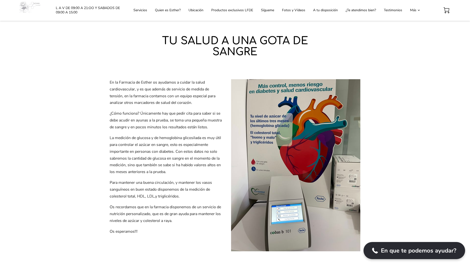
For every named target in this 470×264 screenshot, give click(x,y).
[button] (414, 250)
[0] (446, 10)
